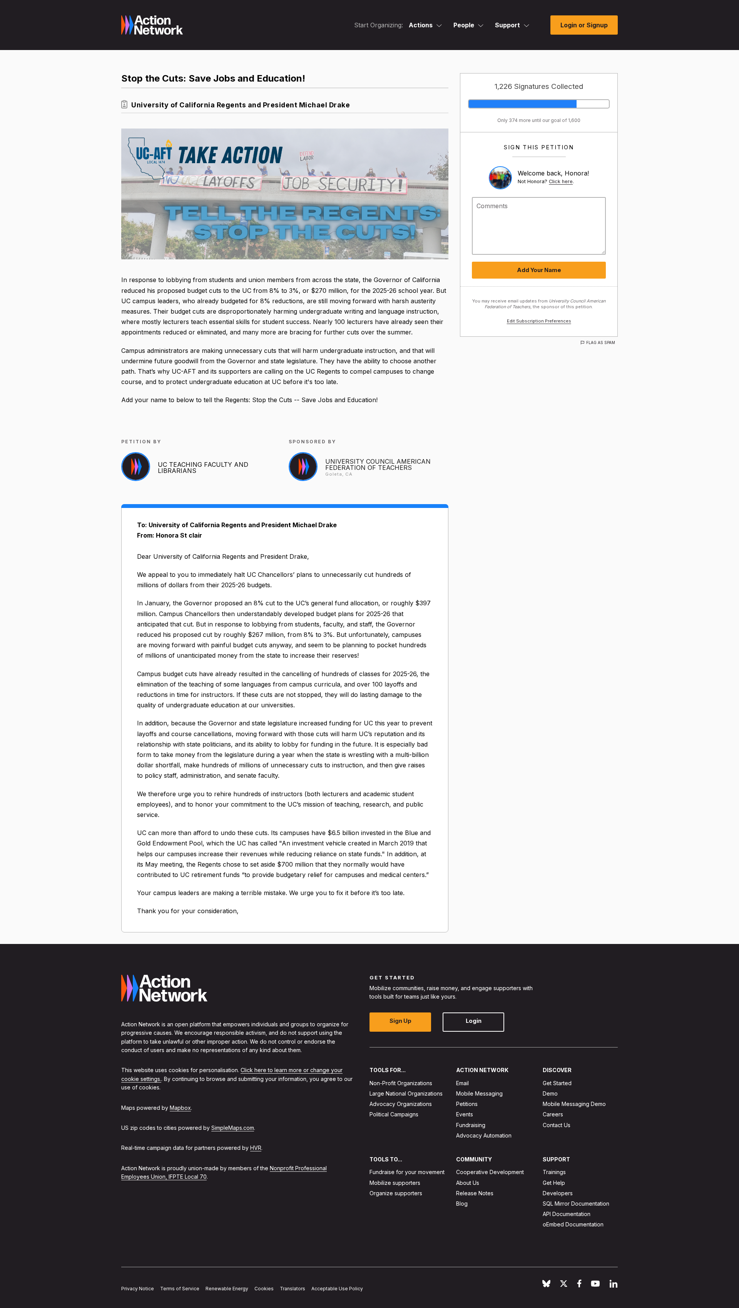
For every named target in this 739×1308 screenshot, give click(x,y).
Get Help (554, 1182)
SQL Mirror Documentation (576, 1203)
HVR (255, 1147)
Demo (550, 1093)
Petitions (467, 1104)
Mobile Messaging (479, 1093)
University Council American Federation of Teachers (378, 464)
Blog (462, 1203)
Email (462, 1082)
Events (464, 1114)
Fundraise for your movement (407, 1172)
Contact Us (556, 1124)
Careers (553, 1114)
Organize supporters (396, 1192)
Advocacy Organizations (401, 1104)
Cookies (264, 1288)
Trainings (554, 1172)
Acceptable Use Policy (337, 1288)
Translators (292, 1288)
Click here (561, 181)
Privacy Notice (137, 1288)
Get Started (557, 1082)
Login (474, 1020)
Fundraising (470, 1124)
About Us (467, 1182)
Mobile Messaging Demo (574, 1104)
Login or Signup (584, 25)
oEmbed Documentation (573, 1224)
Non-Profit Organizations (401, 1082)
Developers (558, 1192)
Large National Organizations (406, 1093)
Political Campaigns (394, 1114)
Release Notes (474, 1192)
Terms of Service (179, 1288)
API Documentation (566, 1214)
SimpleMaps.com (232, 1127)
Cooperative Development (490, 1172)
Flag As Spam (600, 342)
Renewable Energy (227, 1288)
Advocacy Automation (484, 1135)
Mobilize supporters (395, 1182)
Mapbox (180, 1107)
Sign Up (400, 1020)
